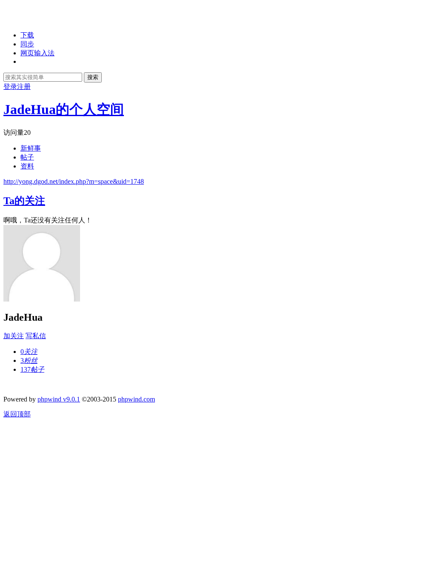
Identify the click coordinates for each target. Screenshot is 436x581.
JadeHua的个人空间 (63, 109)
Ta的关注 (24, 200)
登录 (10, 86)
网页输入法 (37, 53)
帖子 (27, 157)
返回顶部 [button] (17, 414)
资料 (27, 166)
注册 (24, 86)
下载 (27, 35)
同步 (27, 44)
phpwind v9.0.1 (58, 399)
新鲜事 (30, 148)
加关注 (13, 335)
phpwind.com (136, 399)
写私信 (36, 335)
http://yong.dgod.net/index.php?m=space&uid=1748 (73, 181)
